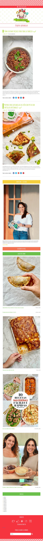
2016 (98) (4, 508)
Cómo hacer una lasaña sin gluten (8, 368)
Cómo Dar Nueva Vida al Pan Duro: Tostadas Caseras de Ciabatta (13, 306)
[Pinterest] (30, 519)
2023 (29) (4, 498)
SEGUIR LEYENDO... (5, 243)
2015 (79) (4, 509)
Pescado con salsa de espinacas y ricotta (9, 310)
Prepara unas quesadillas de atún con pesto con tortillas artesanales (19, 106)
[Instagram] (26, 519)
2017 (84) (4, 506)
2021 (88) (4, 501)
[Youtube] (22, 519)
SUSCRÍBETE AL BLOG (21, 247)
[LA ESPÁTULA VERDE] (21, 15)
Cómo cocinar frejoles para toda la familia (18, 31)
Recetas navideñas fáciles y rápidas (9, 427)
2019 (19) (4, 504)
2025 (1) (4, 495)
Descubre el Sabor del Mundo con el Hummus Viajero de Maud (12, 485)
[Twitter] (13, 519)
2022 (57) (4, 499)
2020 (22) (4, 502)
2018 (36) (4, 505)
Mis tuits (4, 525)
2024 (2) (4, 496)
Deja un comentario (11, 34)
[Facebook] (18, 519)
